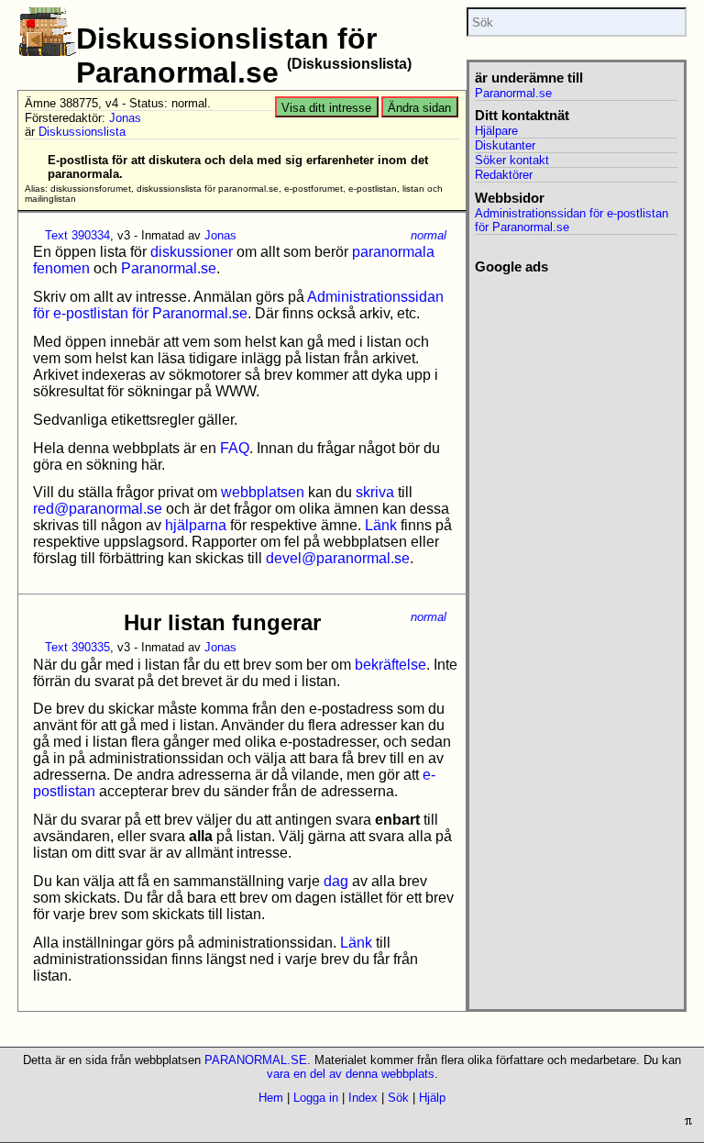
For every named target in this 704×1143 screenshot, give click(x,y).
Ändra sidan (419, 108)
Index (363, 1097)
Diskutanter (505, 145)
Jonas (125, 118)
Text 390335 (77, 647)
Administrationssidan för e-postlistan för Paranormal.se (238, 305)
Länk (381, 525)
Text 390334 (77, 235)
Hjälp (432, 1097)
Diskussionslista (82, 132)
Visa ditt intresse (326, 108)
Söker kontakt (512, 160)
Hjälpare (496, 131)
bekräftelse (390, 664)
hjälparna (195, 525)
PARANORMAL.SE (255, 1060)
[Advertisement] (576, 367)
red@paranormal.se (97, 508)
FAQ (234, 448)
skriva (375, 492)
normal (428, 235)
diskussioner (191, 252)
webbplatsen (262, 492)
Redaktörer (504, 175)
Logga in (315, 1097)
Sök (398, 1097)
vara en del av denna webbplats (350, 1074)
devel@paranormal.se (338, 558)
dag (336, 881)
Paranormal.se (168, 268)
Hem (270, 1097)
